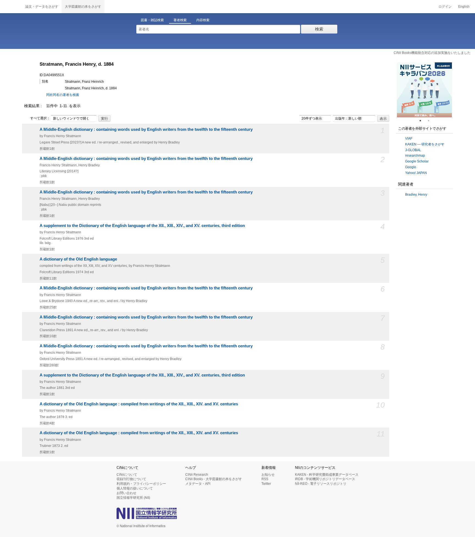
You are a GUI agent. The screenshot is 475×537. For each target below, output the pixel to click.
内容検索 (202, 20)
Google (410, 167)
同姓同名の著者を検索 (62, 95)
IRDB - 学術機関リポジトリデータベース (325, 479)
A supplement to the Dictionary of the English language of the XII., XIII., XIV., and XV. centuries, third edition (142, 225)
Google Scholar (417, 161)
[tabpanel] (424, 89)
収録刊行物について (131, 479)
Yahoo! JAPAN (416, 173)
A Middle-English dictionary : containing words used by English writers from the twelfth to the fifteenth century (146, 129)
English (464, 7)
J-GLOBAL (413, 150)
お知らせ (268, 475)
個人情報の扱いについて (135, 488)
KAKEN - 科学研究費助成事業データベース (326, 475)
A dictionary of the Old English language (78, 259)
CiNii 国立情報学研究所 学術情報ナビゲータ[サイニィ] (11, 6)
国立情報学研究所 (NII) (133, 498)
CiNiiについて (127, 475)
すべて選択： (40, 118)
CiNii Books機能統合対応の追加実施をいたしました (432, 53)
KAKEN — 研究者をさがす (424, 144)
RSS (264, 479)
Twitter (266, 484)
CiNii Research (196, 475)
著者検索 (180, 20)
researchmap (415, 155)
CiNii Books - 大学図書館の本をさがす (213, 479)
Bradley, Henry (416, 194)
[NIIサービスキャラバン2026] (424, 89)
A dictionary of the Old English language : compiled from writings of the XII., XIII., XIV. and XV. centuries (139, 404)
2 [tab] (430, 120)
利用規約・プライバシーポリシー (141, 484)
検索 (319, 29)
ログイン (445, 7)
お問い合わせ (126, 493)
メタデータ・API (197, 484)
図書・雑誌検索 (152, 20)
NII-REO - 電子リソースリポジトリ (320, 484)
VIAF (408, 138)
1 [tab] (422, 120)
